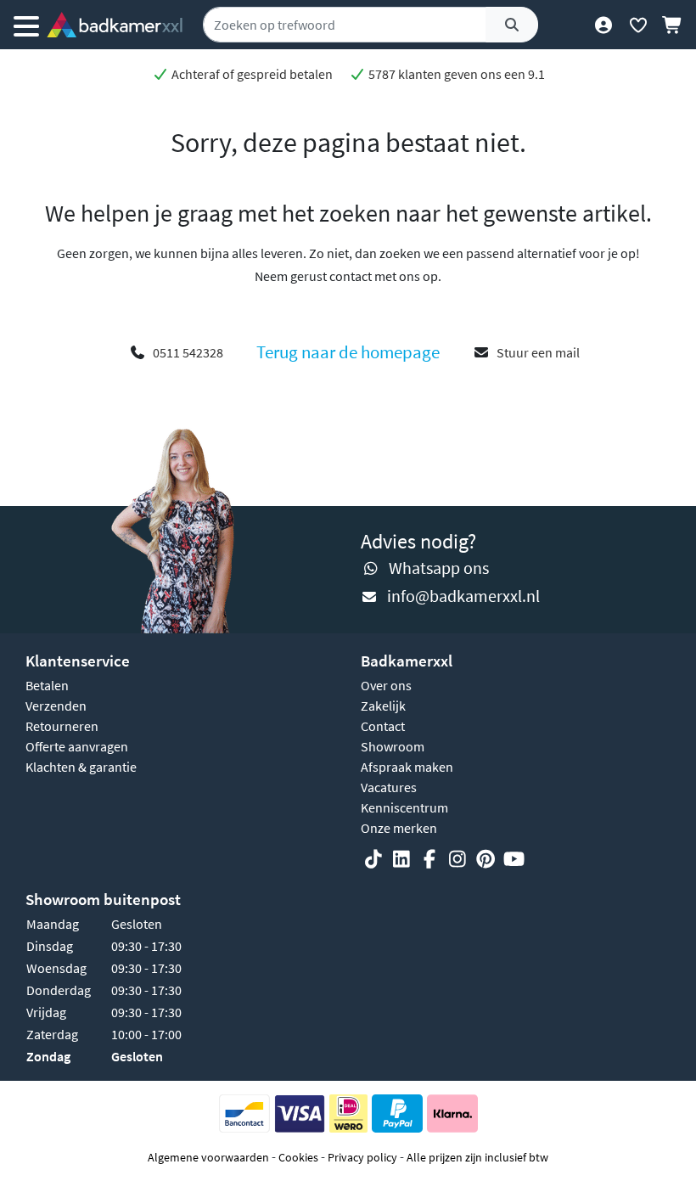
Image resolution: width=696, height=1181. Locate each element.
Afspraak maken (407, 766)
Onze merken (399, 827)
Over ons (386, 685)
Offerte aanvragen (76, 746)
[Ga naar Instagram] (457, 859)
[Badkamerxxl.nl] (114, 24)
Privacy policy (362, 1157)
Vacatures (389, 787)
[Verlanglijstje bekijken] (637, 24)
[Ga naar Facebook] (429, 859)
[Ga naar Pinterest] (485, 859)
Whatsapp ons (439, 567)
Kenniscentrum (404, 807)
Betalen (47, 685)
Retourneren (61, 725)
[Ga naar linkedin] (401, 859)
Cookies (298, 1157)
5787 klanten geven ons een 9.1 (455, 73)
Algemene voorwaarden (208, 1157)
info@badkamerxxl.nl (463, 595)
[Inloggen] (603, 24)
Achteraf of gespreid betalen (251, 73)
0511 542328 (188, 352)
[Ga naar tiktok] (373, 859)
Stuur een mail (538, 352)
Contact (383, 725)
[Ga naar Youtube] (513, 859)
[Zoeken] (512, 24)
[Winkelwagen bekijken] (672, 24)
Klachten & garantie (81, 766)
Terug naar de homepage (348, 352)
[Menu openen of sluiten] (26, 24)
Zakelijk (383, 705)
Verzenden (56, 705)
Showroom (392, 746)
